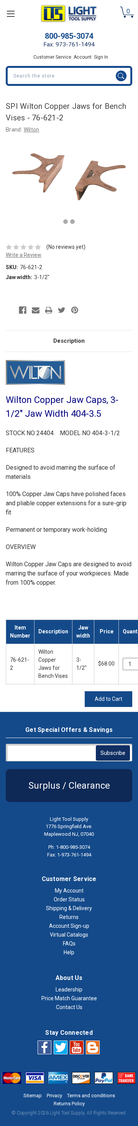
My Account (69, 891)
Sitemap (32, 1095)
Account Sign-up (69, 926)
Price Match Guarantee (69, 998)
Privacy (54, 1095)
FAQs (69, 943)
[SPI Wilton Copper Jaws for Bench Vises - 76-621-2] (65, 221)
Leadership (69, 989)
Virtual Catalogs (69, 935)
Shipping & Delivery (69, 908)
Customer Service (52, 57)
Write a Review (23, 255)
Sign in (101, 57)
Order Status (69, 899)
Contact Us (69, 1007)
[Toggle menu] (10, 13)
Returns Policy (69, 1103)
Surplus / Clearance (69, 785)
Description (69, 340)
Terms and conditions (91, 1095)
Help (69, 952)
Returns (69, 917)
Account (83, 57)
